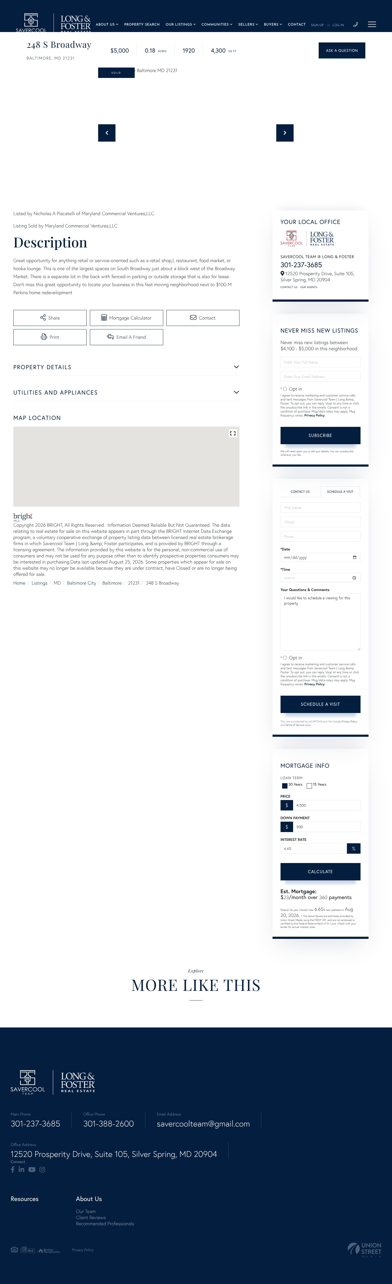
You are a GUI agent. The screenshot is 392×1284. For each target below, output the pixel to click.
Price (285, 796)
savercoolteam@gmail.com (203, 1123)
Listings (39, 583)
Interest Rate (293, 839)
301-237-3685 (301, 264)
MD (57, 583)
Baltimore (112, 583)
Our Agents (308, 287)
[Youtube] (31, 1169)
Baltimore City (81, 583)
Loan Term (292, 777)
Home (19, 583)
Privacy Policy (314, 415)
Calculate (320, 871)
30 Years (295, 784)
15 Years (319, 784)
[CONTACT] (342, 50)
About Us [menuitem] (105, 25)
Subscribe (320, 435)
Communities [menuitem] (215, 25)
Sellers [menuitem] (246, 25)
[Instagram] (42, 1169)
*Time (285, 569)
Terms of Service (294, 725)
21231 (133, 583)
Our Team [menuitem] (86, 1211)
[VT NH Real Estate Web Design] (364, 1250)
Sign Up (317, 25)
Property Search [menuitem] (142, 25)
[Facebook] (13, 1169)
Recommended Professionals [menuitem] (105, 1223)
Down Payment (295, 818)
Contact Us (289, 287)
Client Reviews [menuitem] (91, 1217)
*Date (285, 549)
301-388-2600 (108, 1123)
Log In (338, 25)
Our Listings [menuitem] (179, 25)
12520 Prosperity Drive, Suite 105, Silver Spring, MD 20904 (114, 1154)
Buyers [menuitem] (271, 25)
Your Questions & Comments (305, 589)
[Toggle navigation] (372, 24)
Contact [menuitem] (297, 25)
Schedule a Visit (340, 492)
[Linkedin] (21, 1169)
